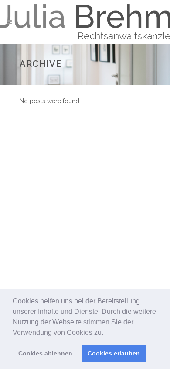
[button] (106, 333)
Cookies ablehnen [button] (45, 353)
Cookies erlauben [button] (114, 353)
